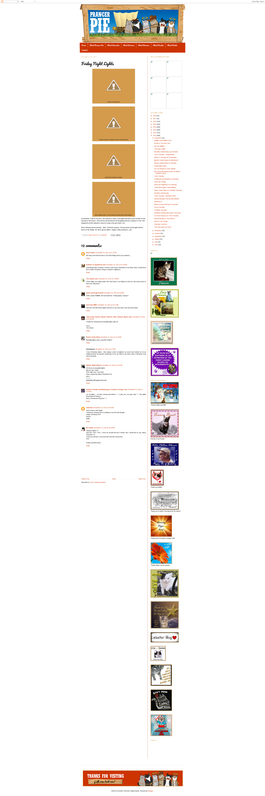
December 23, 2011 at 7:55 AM (108, 279)
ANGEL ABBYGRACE (94, 365)
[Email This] (112, 235)
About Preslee (158, 45)
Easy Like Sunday (160, 182)
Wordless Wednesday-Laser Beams (166, 152)
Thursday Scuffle (159, 149)
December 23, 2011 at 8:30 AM (114, 293)
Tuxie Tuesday (159, 176)
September (158, 236)
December (158, 138)
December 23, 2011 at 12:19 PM (110, 337)
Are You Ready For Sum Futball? (165, 169)
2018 (155, 116)
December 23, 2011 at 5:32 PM (112, 365)
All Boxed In (158, 201)
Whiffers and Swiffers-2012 (163, 140)
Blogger (150, 791)
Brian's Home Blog (93, 337)
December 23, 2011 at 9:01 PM (103, 407)
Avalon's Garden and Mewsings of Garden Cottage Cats (106, 389)
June (156, 245)
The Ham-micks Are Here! (162, 227)
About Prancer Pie (97, 45)
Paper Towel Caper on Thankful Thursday (168, 190)
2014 (155, 127)
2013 (155, 130)
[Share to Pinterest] (120, 235)
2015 (155, 124)
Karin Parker (90, 252)
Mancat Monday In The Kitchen (164, 218)
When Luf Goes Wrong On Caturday (166, 204)
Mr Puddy (89, 428)
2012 (155, 133)
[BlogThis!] (114, 235)
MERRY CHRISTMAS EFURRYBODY (166, 160)
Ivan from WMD (91, 305)
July (156, 242)
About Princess (143, 45)
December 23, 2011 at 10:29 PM (104, 428)
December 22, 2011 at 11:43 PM (116, 265)
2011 (155, 135)
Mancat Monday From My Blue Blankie (166, 199)
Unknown (89, 407)
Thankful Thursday (160, 210)
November (158, 230)
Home (83, 45)
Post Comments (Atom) (97, 482)
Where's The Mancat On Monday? (165, 157)
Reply (88, 258)
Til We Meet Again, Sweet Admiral (165, 187)
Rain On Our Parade (161, 221)
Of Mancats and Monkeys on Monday (166, 179)
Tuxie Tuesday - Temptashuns (164, 154)
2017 (155, 118)
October (157, 233)
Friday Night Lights (160, 166)
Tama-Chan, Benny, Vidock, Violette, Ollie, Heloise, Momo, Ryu (109, 317)
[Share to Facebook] (118, 235)
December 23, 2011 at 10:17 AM (108, 305)
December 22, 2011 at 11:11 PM (106, 252)
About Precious (128, 45)
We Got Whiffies (159, 146)
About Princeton (113, 45)
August (157, 239)
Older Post (142, 479)
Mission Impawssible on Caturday (165, 163)
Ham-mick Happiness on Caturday (165, 184)
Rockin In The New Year (162, 143)
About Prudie (172, 45)
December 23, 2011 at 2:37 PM (105, 349)
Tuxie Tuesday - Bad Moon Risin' (165, 196)
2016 (155, 121)
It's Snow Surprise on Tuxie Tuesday (166, 216)
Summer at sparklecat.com (96, 265)
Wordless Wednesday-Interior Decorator (167, 213)
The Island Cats (92, 279)
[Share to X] (116, 235)
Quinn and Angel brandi (94, 293)
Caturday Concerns (160, 224)
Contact (84, 50)
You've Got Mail (159, 207)
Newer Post (85, 479)
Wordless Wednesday (161, 193)
